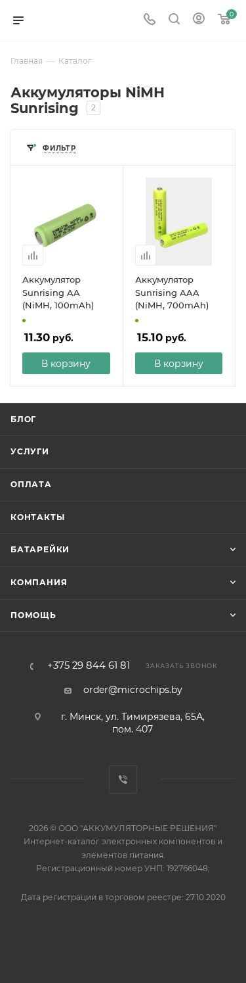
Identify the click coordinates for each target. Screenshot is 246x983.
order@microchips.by (132, 690)
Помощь (33, 615)
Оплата (31, 484)
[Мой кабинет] (199, 20)
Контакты (37, 517)
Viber (123, 779)
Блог (23, 419)
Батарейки (40, 549)
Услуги (29, 451)
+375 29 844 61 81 (88, 666)
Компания (38, 582)
